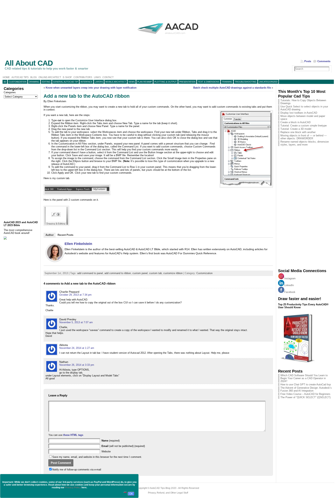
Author (50, 234)
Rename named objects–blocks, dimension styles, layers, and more (304, 143)
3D (5, 82)
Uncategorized (268, 82)
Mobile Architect (115, 82)
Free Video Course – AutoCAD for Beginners (305, 394)
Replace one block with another (298, 132)
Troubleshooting (245, 82)
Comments (323, 61)
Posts (307, 61)
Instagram (290, 278)
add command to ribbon (117, 273)
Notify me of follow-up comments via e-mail (76, 469)
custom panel (140, 273)
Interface (86, 82)
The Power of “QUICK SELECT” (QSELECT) (305, 397)
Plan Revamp (144, 82)
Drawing (34, 82)
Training (227, 82)
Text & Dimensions (208, 82)
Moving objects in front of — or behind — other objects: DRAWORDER (303, 137)
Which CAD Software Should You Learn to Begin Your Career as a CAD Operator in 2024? (304, 378)
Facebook (289, 292)
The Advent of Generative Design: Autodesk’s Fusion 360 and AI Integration (306, 389)
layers (99, 82)
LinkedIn (289, 285)
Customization (17, 82)
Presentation (187, 82)
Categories (10, 92)
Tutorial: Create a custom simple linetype (303, 125)
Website (106, 451)
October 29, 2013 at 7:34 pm (75, 294)
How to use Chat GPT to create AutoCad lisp (305, 384)
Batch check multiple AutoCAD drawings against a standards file (232, 87)
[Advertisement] (21, 159)
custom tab (155, 273)
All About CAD (29, 63)
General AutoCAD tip (65, 82)
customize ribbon (173, 273)
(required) (111, 440)
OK (131, 493)
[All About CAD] (168, 37)
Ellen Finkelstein (78, 244)
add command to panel (90, 273)
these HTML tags (73, 435)
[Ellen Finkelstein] (55, 260)
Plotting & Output (165, 82)
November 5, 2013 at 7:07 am (76, 322)
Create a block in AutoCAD (295, 122)
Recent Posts (65, 234)
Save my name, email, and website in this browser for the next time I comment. (97, 456)
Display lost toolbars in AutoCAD (298, 112)
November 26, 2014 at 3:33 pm (76, 364)
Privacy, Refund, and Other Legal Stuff (168, 492)
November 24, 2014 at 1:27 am (76, 348)
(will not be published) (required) (123, 446)
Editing (46, 82)
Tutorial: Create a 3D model (295, 128)
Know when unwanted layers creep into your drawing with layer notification (91, 87)
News (132, 82)
